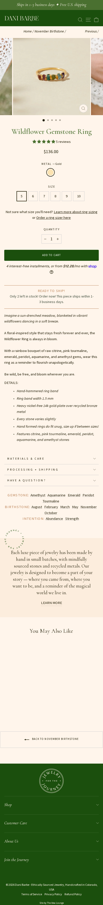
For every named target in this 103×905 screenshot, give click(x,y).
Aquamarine (57, 495)
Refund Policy (73, 894)
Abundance (54, 518)
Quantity (52, 229)
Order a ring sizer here (53, 217)
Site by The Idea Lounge (52, 903)
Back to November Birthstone (55, 739)
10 (78, 196)
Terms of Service (31, 894)
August (37, 507)
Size (51, 186)
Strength (72, 518)
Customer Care (15, 823)
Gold (50, 172)
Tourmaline (50, 501)
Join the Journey (16, 859)
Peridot (88, 495)
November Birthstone (49, 31)
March (65, 507)
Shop (8, 804)
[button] (44, 141)
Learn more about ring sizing (76, 212)
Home (28, 31)
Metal (51, 164)
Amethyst (37, 495)
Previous (91, 31)
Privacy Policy (53, 894)
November (88, 507)
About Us (11, 841)
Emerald (74, 495)
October (50, 513)
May (75, 507)
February (51, 507)
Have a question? (26, 480)
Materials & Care (26, 458)
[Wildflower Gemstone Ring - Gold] (7, 711)
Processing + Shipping (32, 469)
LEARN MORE (51, 603)
